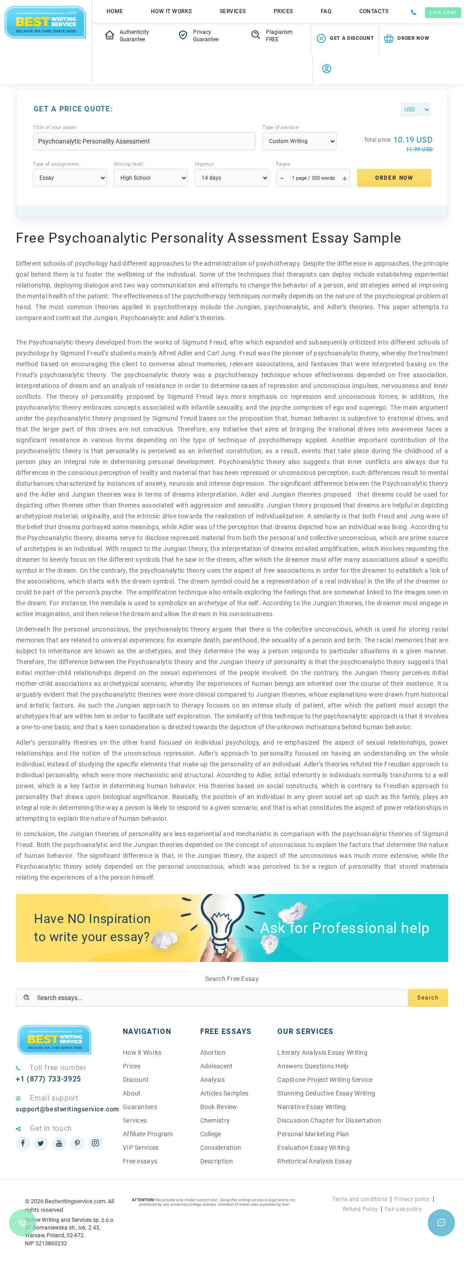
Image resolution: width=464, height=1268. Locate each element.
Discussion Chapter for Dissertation (329, 1120)
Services (233, 11)
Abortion (213, 1052)
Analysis (212, 1079)
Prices (283, 11)
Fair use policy (403, 1209)
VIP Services (141, 1147)
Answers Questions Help (312, 1066)
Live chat (443, 12)
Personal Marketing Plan (313, 1134)
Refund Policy (360, 1209)
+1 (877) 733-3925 (48, 1079)
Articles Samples (224, 1093)
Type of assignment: (57, 164)
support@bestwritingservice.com (62, 1109)
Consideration (221, 1147)
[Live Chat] (441, 1222)
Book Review (218, 1106)
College (211, 1134)
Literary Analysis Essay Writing (322, 1052)
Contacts (374, 11)
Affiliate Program (148, 1134)
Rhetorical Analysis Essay (314, 1161)
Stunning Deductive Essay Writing (326, 1093)
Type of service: (281, 127)
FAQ (326, 11)
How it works (171, 11)
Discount (136, 1079)
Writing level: (129, 164)
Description (216, 1161)
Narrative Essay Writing (311, 1106)
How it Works (142, 1052)
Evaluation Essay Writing (313, 1147)
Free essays (140, 1161)
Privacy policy (412, 1199)
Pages (283, 164)
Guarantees (140, 1106)
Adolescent (216, 1066)
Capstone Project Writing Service (324, 1079)
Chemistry (215, 1120)
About (131, 1093)
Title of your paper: (55, 127)
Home (114, 11)
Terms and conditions (359, 1199)
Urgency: (205, 164)
